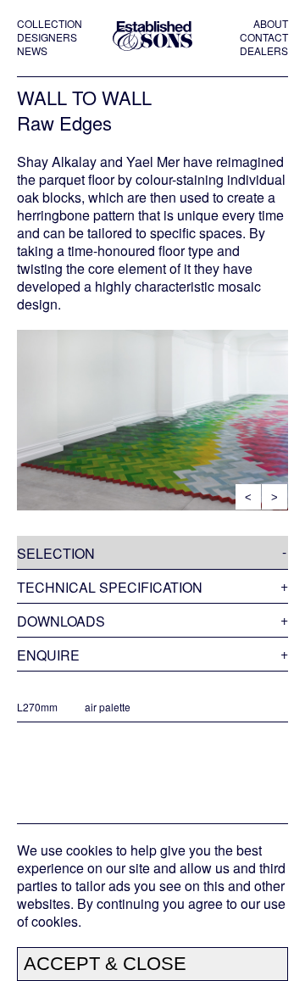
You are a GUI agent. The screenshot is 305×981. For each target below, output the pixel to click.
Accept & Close (105, 963)
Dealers (264, 51)
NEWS (32, 51)
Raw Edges (64, 122)
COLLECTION (49, 24)
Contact (264, 37)
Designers (47, 37)
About (270, 24)
